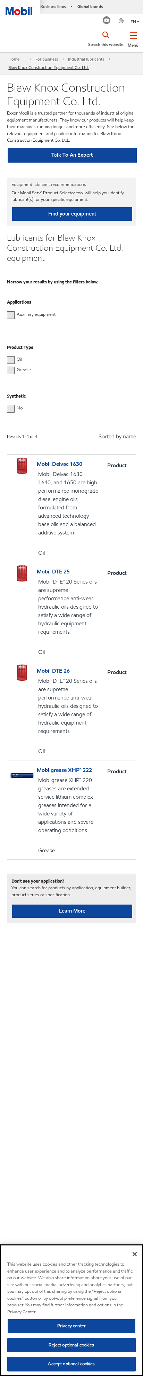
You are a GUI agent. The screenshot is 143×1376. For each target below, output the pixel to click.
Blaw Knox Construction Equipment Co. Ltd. (48, 67)
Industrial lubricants (86, 59)
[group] (68, 314)
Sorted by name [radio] (117, 436)
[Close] (134, 1254)
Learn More (72, 910)
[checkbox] (11, 315)
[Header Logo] (20, 7)
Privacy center (71, 1326)
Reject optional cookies (71, 1345)
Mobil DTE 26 (53, 670)
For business (46, 59)
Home (13, 59)
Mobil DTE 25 (53, 571)
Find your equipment (72, 213)
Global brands (90, 6)
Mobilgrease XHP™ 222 (64, 770)
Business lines (53, 6)
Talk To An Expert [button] (72, 154)
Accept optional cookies (71, 1364)
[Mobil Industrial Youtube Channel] (107, 21)
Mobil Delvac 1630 (59, 464)
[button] (133, 38)
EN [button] (133, 22)
